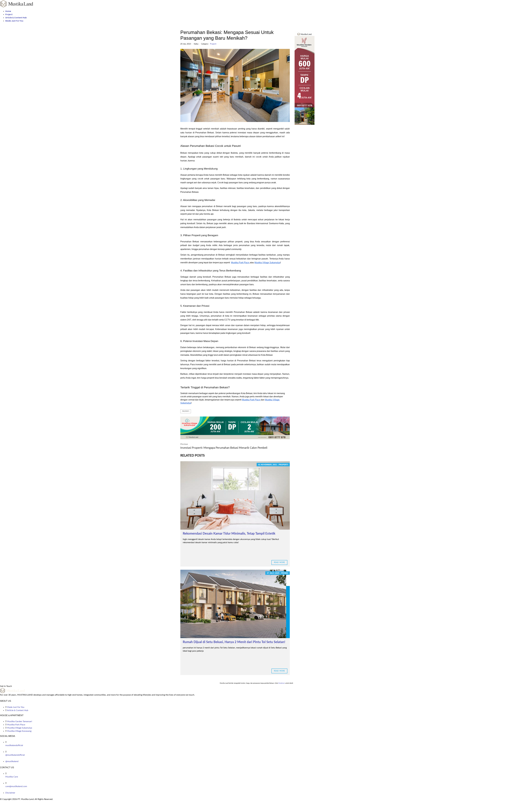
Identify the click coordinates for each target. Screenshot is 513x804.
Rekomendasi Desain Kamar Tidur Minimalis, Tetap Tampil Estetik (229, 533)
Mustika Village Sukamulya (19, 728)
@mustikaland (11, 761)
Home (8, 11)
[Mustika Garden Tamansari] (314, 78)
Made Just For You (14, 21)
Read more (279, 562)
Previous (223, 446)
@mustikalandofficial (15, 755)
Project (9, 14)
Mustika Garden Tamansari (19, 721)
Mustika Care (11, 777)
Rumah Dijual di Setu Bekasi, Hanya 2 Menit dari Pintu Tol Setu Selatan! (234, 642)
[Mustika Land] (16, 4)
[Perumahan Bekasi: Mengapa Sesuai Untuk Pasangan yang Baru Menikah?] (235, 85)
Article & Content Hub (16, 17)
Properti (213, 44)
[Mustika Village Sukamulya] (235, 428)
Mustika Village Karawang (19, 731)
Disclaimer (10, 793)
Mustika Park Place (16, 725)
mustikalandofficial (14, 745)
